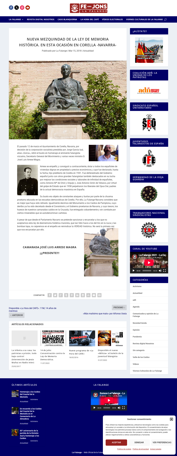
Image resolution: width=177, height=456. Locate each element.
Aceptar (116, 442)
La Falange (15, 19)
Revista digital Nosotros (40, 19)
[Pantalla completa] (164, 270)
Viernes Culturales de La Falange (144, 19)
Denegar (139, 442)
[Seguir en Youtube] (27, 7)
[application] (149, 262)
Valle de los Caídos (141, 357)
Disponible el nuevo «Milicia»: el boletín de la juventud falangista (110, 353)
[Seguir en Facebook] (11, 7)
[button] (171, 419)
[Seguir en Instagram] (22, 7)
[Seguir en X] (16, 7)
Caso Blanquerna (67, 19)
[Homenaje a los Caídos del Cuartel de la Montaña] (15, 393)
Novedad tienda (140, 323)
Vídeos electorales (112, 19)
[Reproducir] (133, 270)
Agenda (136, 307)
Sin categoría (139, 350)
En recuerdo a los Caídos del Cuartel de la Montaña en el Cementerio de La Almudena (30, 414)
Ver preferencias (162, 442)
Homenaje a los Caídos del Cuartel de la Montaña (30, 394)
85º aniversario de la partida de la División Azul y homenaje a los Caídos (29, 434)
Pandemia (137, 337)
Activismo (137, 286)
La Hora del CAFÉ (89, 19)
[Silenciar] (160, 270)
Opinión (136, 330)
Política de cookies (124, 449)
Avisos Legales (155, 449)
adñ (134, 300)
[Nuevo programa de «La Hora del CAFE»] (82, 338)
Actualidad (88, 50)
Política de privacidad (141, 449)
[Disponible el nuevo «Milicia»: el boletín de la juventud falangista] (111, 338)
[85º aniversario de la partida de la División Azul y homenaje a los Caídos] (15, 432)
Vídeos (136, 364)
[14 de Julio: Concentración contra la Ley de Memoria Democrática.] (53, 338)
